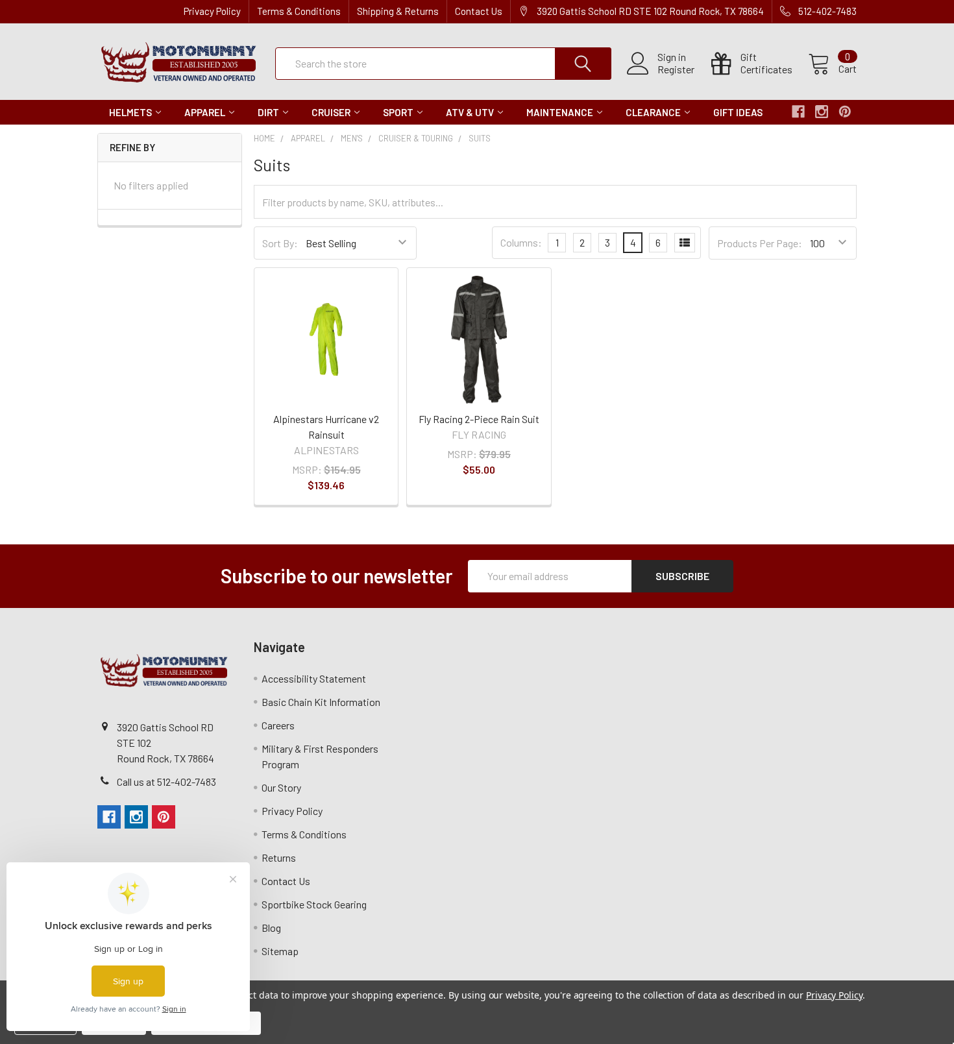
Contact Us (478, 11)
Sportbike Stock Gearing (314, 904)
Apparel (204, 112)
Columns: (521, 242)
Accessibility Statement (314, 678)
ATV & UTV (470, 112)
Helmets (130, 112)
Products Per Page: (759, 243)
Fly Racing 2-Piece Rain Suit (479, 419)
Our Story (281, 787)
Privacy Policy (212, 11)
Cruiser (331, 112)
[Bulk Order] (684, 242)
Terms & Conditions (299, 11)
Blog (271, 927)
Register (675, 69)
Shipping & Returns (398, 11)
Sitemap (280, 951)
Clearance (653, 112)
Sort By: (280, 243)
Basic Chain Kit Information (321, 702)
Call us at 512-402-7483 (166, 781)
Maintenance (559, 112)
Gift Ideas (738, 112)
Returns (279, 857)
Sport (398, 112)
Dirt (268, 112)
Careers (278, 725)
